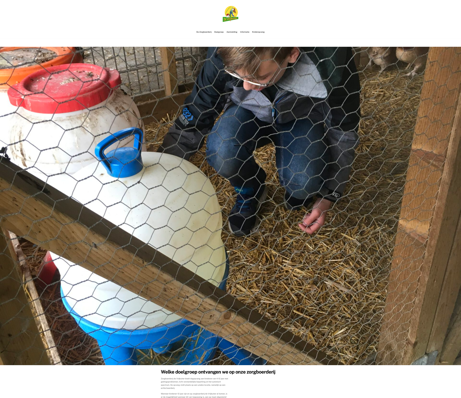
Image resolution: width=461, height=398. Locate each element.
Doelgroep (219, 32)
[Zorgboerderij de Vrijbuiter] (230, 21)
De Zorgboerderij (204, 32)
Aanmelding (232, 32)
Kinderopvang (258, 32)
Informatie (244, 32)
